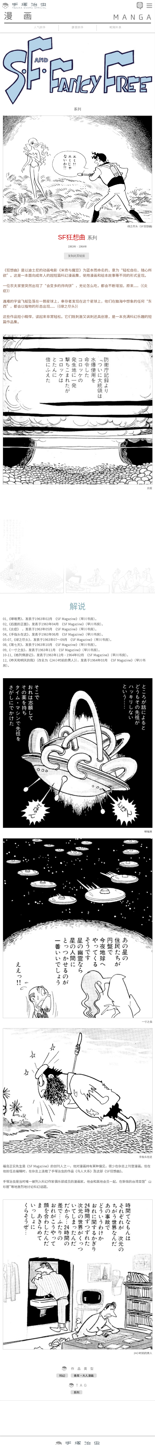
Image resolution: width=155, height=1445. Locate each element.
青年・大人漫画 (84, 1375)
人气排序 (40, 27)
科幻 (62, 1375)
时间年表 (115, 27)
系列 (76, 1392)
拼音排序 (78, 27)
